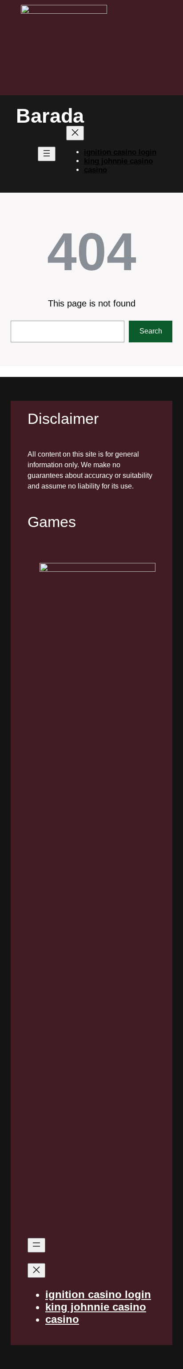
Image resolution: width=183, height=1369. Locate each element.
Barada (50, 116)
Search (150, 331)
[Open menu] (47, 154)
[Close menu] (75, 133)
